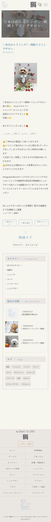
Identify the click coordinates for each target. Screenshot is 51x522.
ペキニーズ (10, 378)
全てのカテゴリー (14, 265)
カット (10, 279)
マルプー (36, 367)
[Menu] (45, 4)
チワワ (8, 372)
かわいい (26, 378)
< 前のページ (9, 222)
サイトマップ (38, 493)
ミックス (27, 367)
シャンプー (11, 274)
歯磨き (16, 213)
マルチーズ (30, 372)
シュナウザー (8, 213)
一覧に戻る (25, 222)
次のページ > (41, 222)
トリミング (16, 367)
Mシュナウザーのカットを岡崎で (18, 205)
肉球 (18, 378)
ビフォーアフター (12, 384)
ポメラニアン (19, 372)
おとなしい (26, 384)
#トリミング (32, 244)
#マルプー (18, 244)
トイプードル (12, 283)
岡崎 (7, 367)
